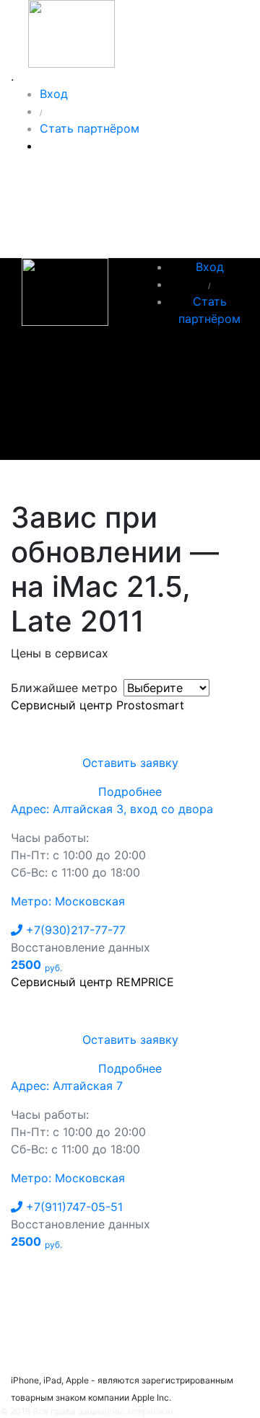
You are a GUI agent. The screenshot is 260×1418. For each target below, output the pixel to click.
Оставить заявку (130, 762)
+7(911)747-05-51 (72, 1207)
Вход (54, 94)
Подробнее (130, 791)
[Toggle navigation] (42, 480)
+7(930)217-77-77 (74, 930)
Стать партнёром (89, 128)
